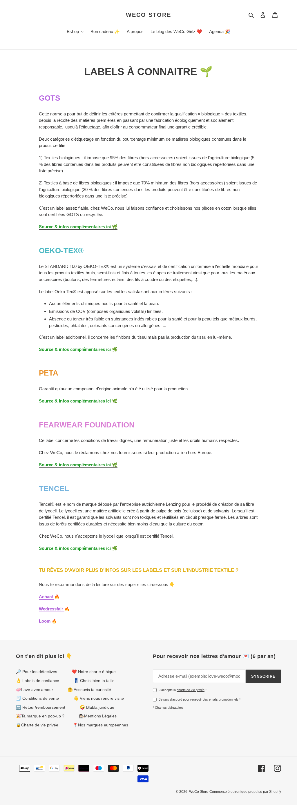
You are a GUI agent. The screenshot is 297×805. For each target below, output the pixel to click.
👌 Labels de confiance (37, 680)
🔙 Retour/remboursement (40, 707)
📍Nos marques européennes (100, 725)
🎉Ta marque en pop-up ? (40, 716)
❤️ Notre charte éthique (94, 671)
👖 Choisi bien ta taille (94, 680)
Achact (46, 596)
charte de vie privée (190, 690)
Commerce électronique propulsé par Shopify (245, 792)
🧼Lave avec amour (34, 689)
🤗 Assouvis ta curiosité (89, 689)
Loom (45, 621)
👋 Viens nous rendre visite (98, 698)
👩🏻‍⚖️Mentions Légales (98, 716)
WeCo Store (148, 15)
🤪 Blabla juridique (97, 707)
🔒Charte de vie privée (37, 725)
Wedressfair (51, 608)
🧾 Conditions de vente (37, 698)
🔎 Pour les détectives (36, 671)
